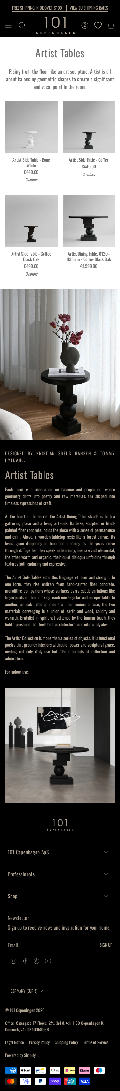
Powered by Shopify (20, 1055)
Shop (13, 896)
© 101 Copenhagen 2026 (24, 1010)
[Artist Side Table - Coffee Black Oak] (31, 221)
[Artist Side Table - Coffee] (89, 127)
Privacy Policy (39, 1042)
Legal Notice (14, 1042)
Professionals (21, 874)
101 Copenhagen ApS (28, 852)
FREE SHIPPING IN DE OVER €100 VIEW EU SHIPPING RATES (60, 8)
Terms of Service (95, 1042)
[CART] (111, 25)
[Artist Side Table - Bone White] (31, 127)
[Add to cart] (12, 146)
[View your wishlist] (98, 25)
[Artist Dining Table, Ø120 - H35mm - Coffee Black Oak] (89, 221)
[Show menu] (8, 25)
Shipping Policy (66, 1042)
